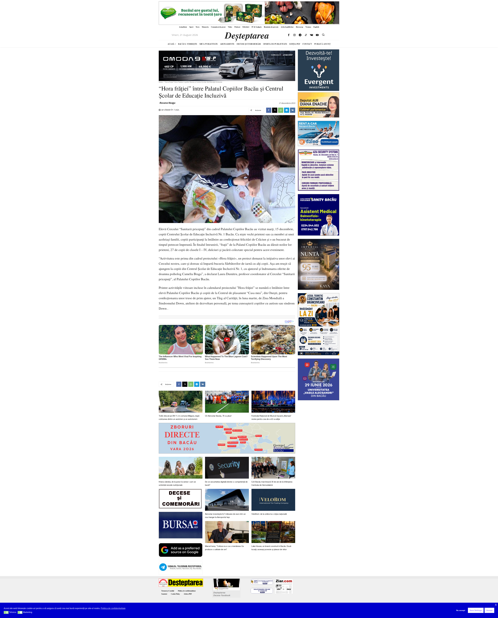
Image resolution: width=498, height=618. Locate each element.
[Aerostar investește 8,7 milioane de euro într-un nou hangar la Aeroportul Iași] (227, 500)
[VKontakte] (311, 35)
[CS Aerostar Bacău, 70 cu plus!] (227, 402)
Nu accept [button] (460, 610)
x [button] (496, 604)
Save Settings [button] (476, 610)
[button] (323, 35)
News (161, 82)
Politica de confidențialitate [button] (113, 608)
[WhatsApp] (280, 110)
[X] (274, 110)
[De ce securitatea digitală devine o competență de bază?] (227, 468)
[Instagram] (294, 35)
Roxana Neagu (167, 103)
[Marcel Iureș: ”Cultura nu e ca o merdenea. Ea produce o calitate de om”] (227, 532)
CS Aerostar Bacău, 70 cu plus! (218, 416)
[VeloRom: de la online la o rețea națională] (273, 500)
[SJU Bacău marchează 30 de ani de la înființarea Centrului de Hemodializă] (273, 468)
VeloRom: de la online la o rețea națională (269, 514)
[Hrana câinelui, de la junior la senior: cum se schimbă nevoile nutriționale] (180, 468)
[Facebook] (288, 35)
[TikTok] (306, 35)
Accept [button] (489, 610)
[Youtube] (317, 35)
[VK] (292, 110)
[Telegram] (300, 35)
